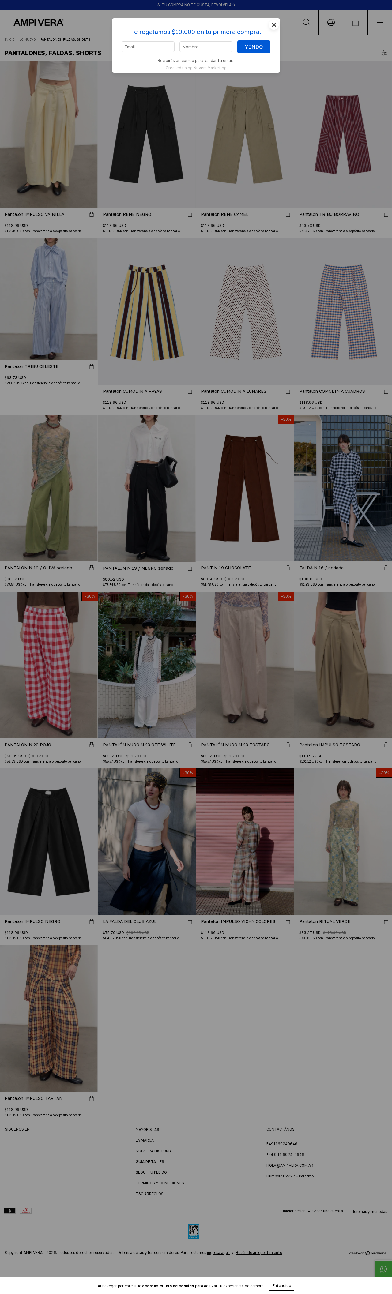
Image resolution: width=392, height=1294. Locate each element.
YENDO (254, 47)
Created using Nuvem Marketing (196, 67)
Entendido (282, 1285)
